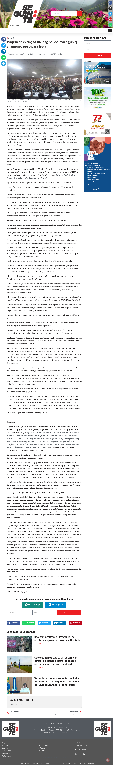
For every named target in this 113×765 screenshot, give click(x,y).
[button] (3, 39)
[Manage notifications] (108, 760)
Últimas (5, 745)
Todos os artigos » (17, 704)
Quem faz (42, 751)
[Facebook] (110, 3)
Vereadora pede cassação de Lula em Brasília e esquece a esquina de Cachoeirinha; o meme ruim (56, 681)
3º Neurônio (6, 751)
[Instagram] (110, 8)
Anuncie (41, 743)
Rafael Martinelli (81, 745)
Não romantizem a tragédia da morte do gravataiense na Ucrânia (57, 639)
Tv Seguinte (6, 756)
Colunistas (6, 753)
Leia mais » (39, 643)
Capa (4, 743)
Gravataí (5, 748)
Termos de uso (43, 745)
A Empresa (42, 748)
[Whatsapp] (110, 25)
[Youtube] (110, 19)
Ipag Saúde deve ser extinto (41, 444)
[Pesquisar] (79, 13)
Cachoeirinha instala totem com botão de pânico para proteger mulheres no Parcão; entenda (55, 661)
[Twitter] (110, 14)
